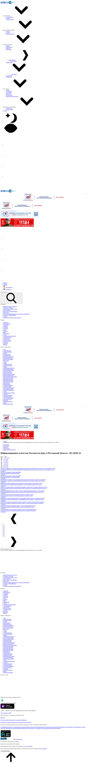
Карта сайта (6, 312)
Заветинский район (7, 365)
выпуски (8, 31)
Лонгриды (8, 94)
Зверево (5, 366)
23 (6, 467)
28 (7, 464)
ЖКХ (4, 332)
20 (6, 462)
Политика (5, 327)
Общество (5, 322)
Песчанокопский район (8, 387)
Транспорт (5, 328)
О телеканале (9, 75)
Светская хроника (7, 337)
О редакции (9, 92)
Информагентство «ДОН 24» (10, 306)
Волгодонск (6, 360)
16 (4, 467)
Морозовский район (8, 379)
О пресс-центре (9, 109)
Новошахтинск (6, 384)
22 (6, 465)
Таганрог (5, 394)
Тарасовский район (7, 395)
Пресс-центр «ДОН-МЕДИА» (10, 311)
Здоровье (5, 326)
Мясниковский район (8, 380)
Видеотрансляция (10, 33)
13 (4, 462)
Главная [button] (5, 282)
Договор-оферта (10, 19)
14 (4, 464)
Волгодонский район (8, 359)
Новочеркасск (6, 382)
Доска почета (9, 95)
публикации (9, 91)
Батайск (5, 353)
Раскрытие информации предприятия (12, 317)
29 (7, 465)
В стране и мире (7, 341)
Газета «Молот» (7, 310)
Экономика (6, 324)
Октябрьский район (8, 385)
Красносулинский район (9, 374)
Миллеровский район (8, 378)
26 (7, 461)
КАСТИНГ (14, 61)
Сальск (5, 391)
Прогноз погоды (7, 339)
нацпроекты (8, 289)
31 (9, 458)
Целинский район (7, 399)
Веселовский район (8, 358)
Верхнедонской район (8, 356)
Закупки (5, 316)
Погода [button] (5, 285)
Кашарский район (7, 373)
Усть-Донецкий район (8, 397)
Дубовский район (7, 364)
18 (6, 459)
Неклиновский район (8, 381)
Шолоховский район (8, 404)
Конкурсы (5, 343)
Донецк (5, 363)
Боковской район (7, 355)
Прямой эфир (9, 47)
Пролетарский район (8, 389)
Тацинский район (7, 396)
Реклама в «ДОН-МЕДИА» (9, 315)
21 (6, 464)
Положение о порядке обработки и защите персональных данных (16, 722)
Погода (5, 334)
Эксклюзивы (6, 338)
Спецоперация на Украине (9, 336)
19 (6, 461)
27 (7, 462)
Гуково (5, 361)
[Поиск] (11, 298)
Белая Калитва (6, 354)
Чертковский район (7, 401)
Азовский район (7, 350)
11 (4, 459)
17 (6, 458)
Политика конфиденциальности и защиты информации (16, 314)
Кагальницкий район (8, 369)
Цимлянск (5, 400)
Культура (5, 331)
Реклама (5, 110)
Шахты (5, 402)
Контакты (3, 717)
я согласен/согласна (5, 751)
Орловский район (7, 386)
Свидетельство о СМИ (6, 713)
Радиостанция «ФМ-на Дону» (10, 309)
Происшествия (6, 323)
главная (8, 45)
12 (4, 461)
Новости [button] (5, 284)
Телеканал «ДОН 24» (8, 307)
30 (7, 467)
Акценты (5, 342)
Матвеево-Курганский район (10, 376)
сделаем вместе (9, 287)
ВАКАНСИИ (12, 60)
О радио (8, 32)
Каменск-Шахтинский (8, 370)
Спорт (4, 329)
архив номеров (9, 17)
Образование (6, 333)
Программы (9, 49)
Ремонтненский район (8, 390)
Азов (4, 349)
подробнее (29, 746)
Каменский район (7, 371)
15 (4, 465)
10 (4, 458)
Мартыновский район (8, 375)
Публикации (6, 444)
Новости (8, 48)
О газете (8, 18)
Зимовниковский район (8, 368)
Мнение (5, 344)
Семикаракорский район (9, 392)
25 (7, 459)
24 (7, 458)
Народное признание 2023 (12, 96)
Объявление (9, 76)
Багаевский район (7, 351)
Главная (5, 441)
